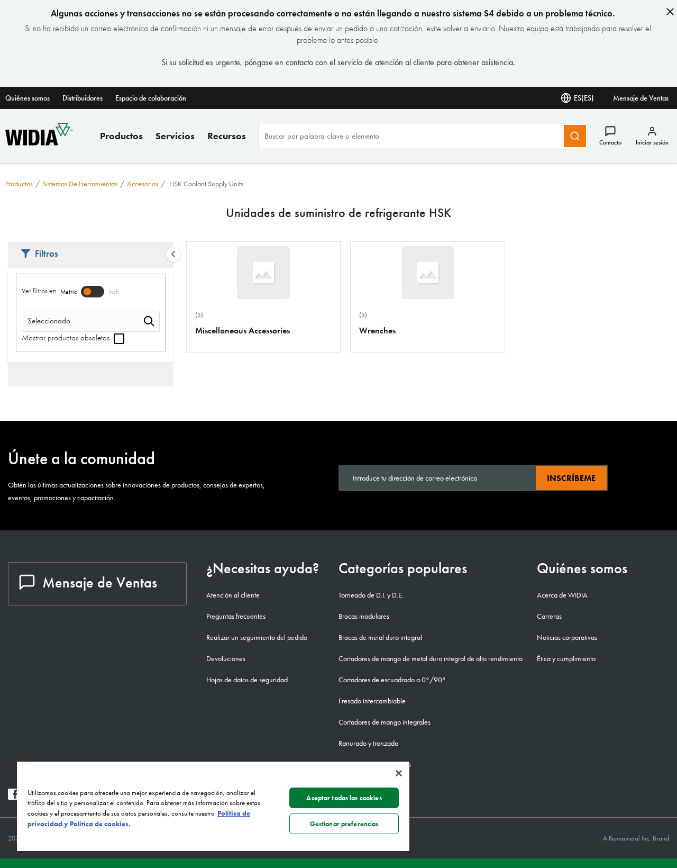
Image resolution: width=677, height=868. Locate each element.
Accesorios (142, 183)
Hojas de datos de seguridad (247, 679)
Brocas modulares (363, 616)
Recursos (226, 136)
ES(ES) (584, 98)
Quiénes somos (27, 98)
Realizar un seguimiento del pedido (256, 637)
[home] (38, 142)
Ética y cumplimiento (566, 658)
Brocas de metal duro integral (380, 637)
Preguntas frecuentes (236, 616)
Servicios (175, 136)
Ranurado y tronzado (368, 743)
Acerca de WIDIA (562, 595)
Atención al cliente (233, 595)
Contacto (610, 142)
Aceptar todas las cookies (343, 797)
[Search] (575, 136)
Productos (121, 136)
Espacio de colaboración (150, 98)
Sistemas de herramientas (79, 183)
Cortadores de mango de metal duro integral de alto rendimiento (430, 658)
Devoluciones (225, 658)
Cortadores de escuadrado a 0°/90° (392, 679)
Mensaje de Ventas (641, 98)
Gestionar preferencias (344, 823)
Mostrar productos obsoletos (67, 337)
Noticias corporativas (567, 637)
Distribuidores (82, 98)
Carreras (549, 616)
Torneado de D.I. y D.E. (371, 595)
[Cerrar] (399, 773)
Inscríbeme (571, 478)
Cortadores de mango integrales (384, 722)
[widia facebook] (13, 796)
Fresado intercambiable (372, 701)
